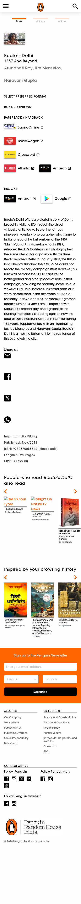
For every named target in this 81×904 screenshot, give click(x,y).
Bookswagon (28, 141)
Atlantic (24, 168)
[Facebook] (40, 374)
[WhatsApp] (40, 417)
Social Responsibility (16, 738)
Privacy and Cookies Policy (60, 717)
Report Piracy (52, 727)
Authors (40, 21)
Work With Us (11, 722)
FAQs (46, 751)
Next (75, 491)
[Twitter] (40, 395)
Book (19, 21)
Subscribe (40, 692)
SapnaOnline (28, 127)
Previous (5, 491)
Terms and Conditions (56, 722)
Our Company (12, 717)
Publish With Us (12, 727)
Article (62, 21)
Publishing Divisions (15, 732)
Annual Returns (52, 732)
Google (61, 199)
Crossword (26, 154)
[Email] (40, 353)
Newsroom (10, 743)
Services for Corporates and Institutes (60, 739)
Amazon (60, 168)
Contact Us (50, 746)
